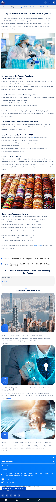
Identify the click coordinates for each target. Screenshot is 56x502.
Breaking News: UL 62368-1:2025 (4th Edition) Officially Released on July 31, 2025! (32, 265)
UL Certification (7, 277)
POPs (12, 216)
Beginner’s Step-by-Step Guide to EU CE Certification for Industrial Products (26, 442)
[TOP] (50, 500)
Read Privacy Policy (20, 488)
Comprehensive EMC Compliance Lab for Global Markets (30, 259)
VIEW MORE (4, 343)
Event (17, 7)
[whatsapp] (28, 500)
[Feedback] (39, 500)
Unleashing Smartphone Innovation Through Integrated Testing (22, 335)
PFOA (33, 137)
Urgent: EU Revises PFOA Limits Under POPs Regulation (34, 7)
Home (5, 7)
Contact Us (5, 469)
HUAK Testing (38, 245)
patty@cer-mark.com (11, 479)
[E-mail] (5, 500)
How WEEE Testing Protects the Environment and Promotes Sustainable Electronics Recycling (25, 389)
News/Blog (11, 7)
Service (4, 458)
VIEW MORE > (5, 281)
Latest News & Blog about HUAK (28, 290)
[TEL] (16, 500)
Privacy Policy (10, 491)
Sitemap (3, 491)
